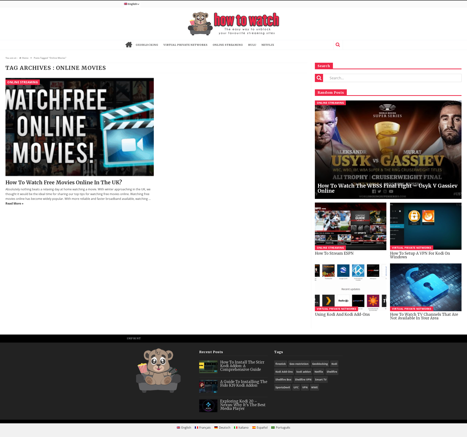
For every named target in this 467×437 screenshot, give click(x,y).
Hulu (252, 44)
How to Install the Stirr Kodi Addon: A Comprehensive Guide (242, 366)
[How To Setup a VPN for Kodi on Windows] (426, 226)
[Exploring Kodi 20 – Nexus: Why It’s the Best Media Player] (208, 405)
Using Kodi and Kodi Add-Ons (342, 314)
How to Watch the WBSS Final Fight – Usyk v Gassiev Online (388, 188)
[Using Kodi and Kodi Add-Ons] (350, 287)
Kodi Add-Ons (284, 371)
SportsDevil (282, 387)
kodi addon (303, 371)
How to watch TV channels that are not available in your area (424, 316)
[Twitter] (321, 338)
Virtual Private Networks (185, 44)
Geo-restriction (299, 364)
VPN (305, 387)
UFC (296, 387)
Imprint (134, 338)
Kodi (334, 364)
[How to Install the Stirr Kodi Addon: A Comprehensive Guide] (208, 366)
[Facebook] (313, 338)
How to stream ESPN (334, 253)
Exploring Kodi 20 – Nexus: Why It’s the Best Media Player (243, 405)
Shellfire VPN (303, 379)
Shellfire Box (283, 379)
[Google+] (330, 338)
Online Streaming (228, 44)
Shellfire (332, 371)
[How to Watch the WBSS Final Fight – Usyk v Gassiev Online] (388, 149)
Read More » (14, 203)
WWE (314, 387)
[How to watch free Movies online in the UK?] (79, 127)
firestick (280, 364)
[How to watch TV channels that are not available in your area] (426, 287)
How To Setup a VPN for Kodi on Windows (420, 255)
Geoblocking (147, 44)
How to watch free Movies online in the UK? (63, 182)
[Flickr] (338, 338)
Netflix (267, 44)
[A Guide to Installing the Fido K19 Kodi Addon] (208, 386)
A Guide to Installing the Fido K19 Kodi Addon (243, 383)
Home (128, 45)
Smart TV (321, 379)
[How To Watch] (233, 23)
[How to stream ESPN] (350, 226)
